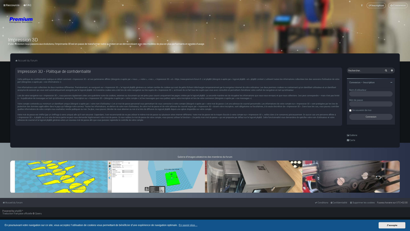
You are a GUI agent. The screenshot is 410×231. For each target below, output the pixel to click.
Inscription (369, 82)
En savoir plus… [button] (188, 225)
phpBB (18, 211)
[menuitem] (27, 5)
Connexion (355, 82)
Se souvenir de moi (361, 110)
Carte (352, 140)
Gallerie (353, 135)
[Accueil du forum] (40, 24)
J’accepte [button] (392, 225)
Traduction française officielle (17, 213)
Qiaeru (38, 213)
